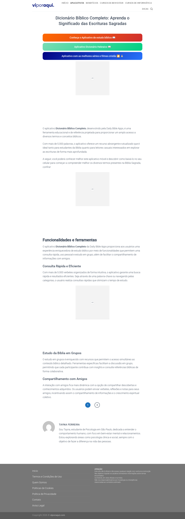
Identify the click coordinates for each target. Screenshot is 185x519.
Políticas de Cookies (42, 488)
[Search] (151, 9)
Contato (36, 499)
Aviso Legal (38, 505)
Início (65, 3)
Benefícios (92, 3)
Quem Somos (39, 482)
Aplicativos (77, 3)
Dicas (145, 9)
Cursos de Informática (138, 3)
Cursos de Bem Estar (111, 3)
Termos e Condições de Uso (47, 476)
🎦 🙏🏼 (93, 56)
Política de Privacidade (44, 494)
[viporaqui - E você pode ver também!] (43, 5)
